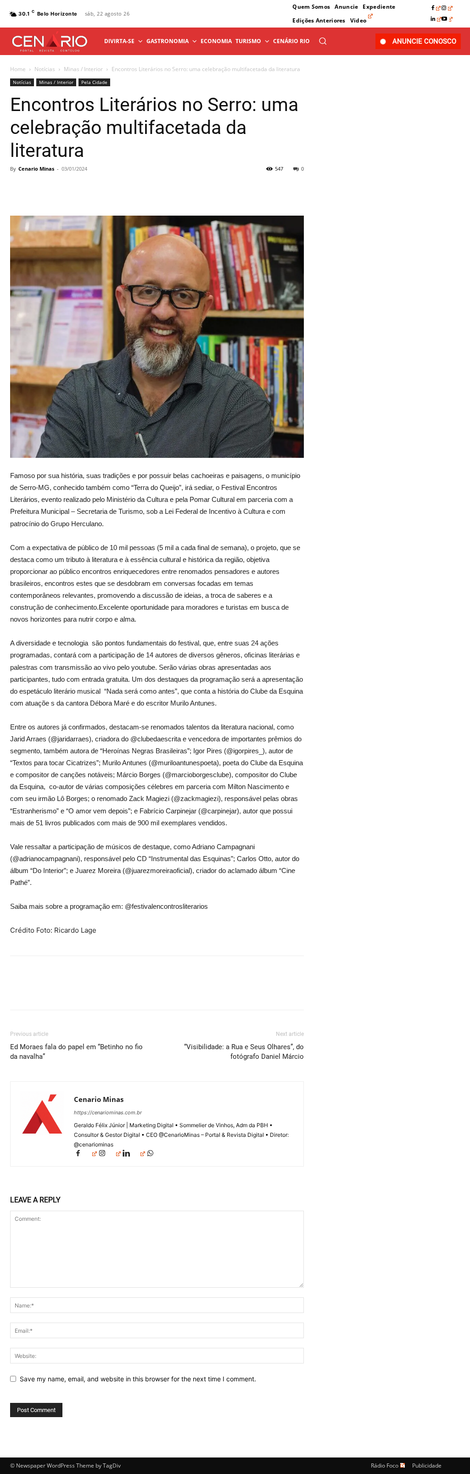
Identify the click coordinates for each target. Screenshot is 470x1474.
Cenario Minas (36, 168)
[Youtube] (447, 19)
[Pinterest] (61, 189)
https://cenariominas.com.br (108, 1112)
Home (18, 69)
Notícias (44, 69)
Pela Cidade (94, 82)
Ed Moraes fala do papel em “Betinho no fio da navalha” (76, 1052)
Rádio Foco (384, 1465)
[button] (323, 41)
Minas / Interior (83, 69)
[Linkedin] (436, 19)
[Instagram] (447, 8)
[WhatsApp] (82, 189)
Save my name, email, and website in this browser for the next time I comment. (138, 1379)
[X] (40, 189)
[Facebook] (436, 8)
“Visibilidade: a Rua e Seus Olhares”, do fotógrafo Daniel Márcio (244, 1052)
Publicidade (427, 1465)
